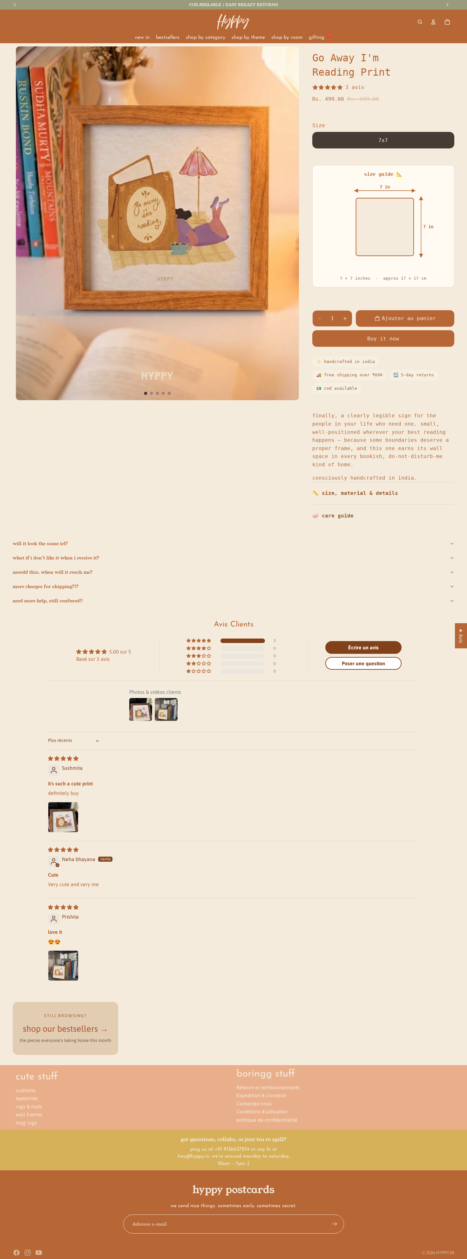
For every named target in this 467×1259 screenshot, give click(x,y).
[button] (199, 641)
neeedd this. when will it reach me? (53, 572)
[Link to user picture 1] (63, 817)
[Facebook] (16, 1252)
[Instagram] (27, 1252)
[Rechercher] (420, 22)
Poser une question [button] (363, 663)
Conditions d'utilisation (262, 1111)
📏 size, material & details (355, 493)
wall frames (29, 1114)
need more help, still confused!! (48, 601)
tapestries (27, 1098)
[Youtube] (39, 1252)
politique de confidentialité (266, 1120)
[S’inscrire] (334, 1224)
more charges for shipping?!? (46, 586)
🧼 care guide (333, 516)
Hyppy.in (445, 1252)
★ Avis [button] (461, 635)
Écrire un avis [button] (363, 647)
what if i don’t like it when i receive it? (56, 558)
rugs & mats (29, 1106)
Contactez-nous (254, 1103)
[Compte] (433, 22)
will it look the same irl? (40, 543)
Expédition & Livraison (261, 1095)
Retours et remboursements (268, 1087)
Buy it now (383, 339)
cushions (25, 1090)
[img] (63, 758)
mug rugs (26, 1123)
